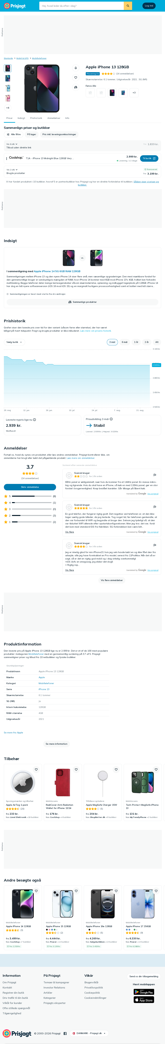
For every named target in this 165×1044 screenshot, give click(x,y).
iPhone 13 (44, 689)
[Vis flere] (6, 158)
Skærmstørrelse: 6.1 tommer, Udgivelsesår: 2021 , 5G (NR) (116, 79)
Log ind (149, 5)
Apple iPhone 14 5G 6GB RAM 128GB (57, 271)
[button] (7, 107)
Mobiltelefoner (39, 58)
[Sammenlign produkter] (75, 87)
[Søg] (128, 6)
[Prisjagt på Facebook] (65, 1033)
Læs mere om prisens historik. (96, 330)
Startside (8, 58)
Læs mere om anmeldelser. (81, 458)
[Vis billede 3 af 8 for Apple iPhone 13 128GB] (8, 88)
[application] (82, 380)
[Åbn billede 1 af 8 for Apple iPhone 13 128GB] (42, 88)
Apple (42, 677)
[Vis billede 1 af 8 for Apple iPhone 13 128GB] (8, 68)
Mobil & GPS (22, 58)
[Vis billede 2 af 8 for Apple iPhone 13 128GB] (8, 78)
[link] (82, 277)
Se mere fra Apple (13, 732)
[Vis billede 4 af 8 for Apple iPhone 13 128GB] (8, 98)
